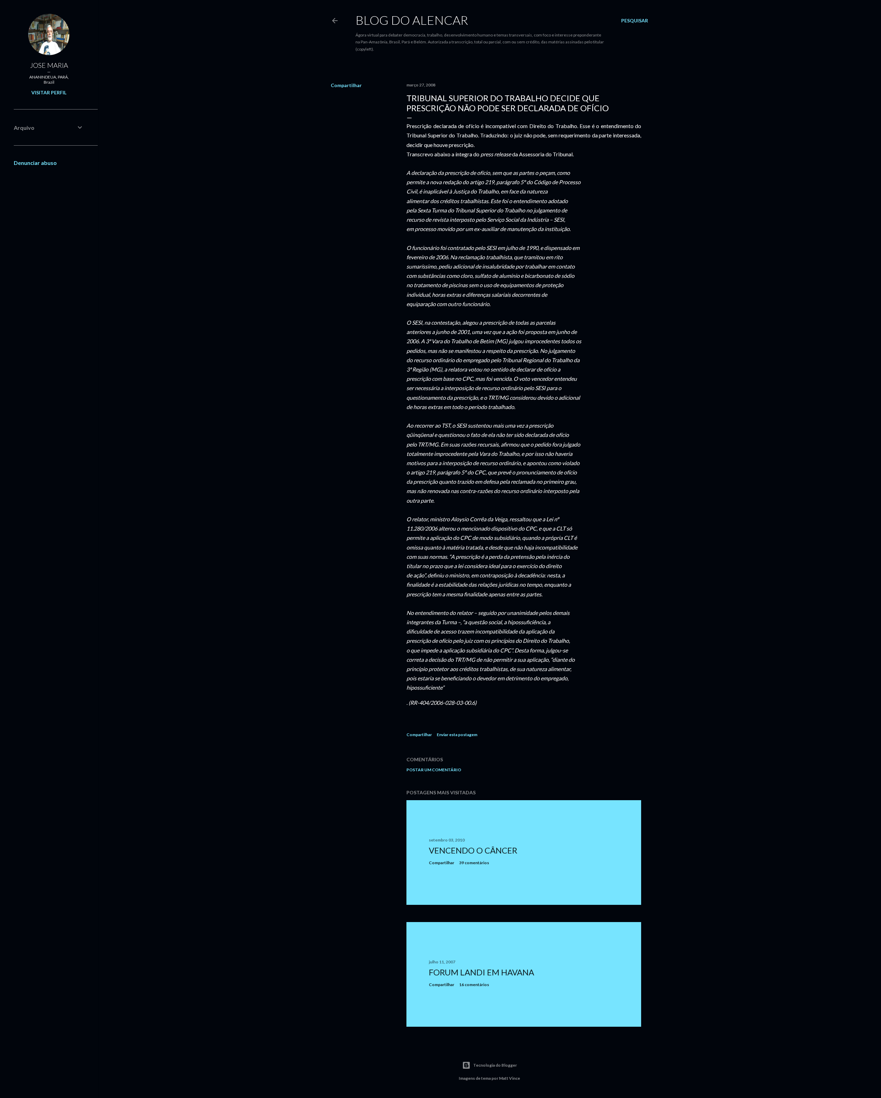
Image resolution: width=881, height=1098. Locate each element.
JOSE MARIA (49, 65)
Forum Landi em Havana (481, 972)
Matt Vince (509, 1078)
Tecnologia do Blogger (495, 1065)
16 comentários (474, 984)
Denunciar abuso (35, 162)
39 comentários (474, 862)
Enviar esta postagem (457, 734)
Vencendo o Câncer (473, 850)
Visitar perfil (48, 92)
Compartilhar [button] (346, 85)
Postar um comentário (433, 769)
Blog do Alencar (411, 20)
